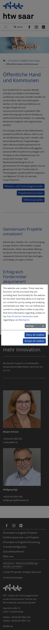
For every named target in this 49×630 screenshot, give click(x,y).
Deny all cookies (35, 334)
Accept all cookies (34, 341)
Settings (30, 325)
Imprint (25, 320)
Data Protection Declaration (20, 316)
